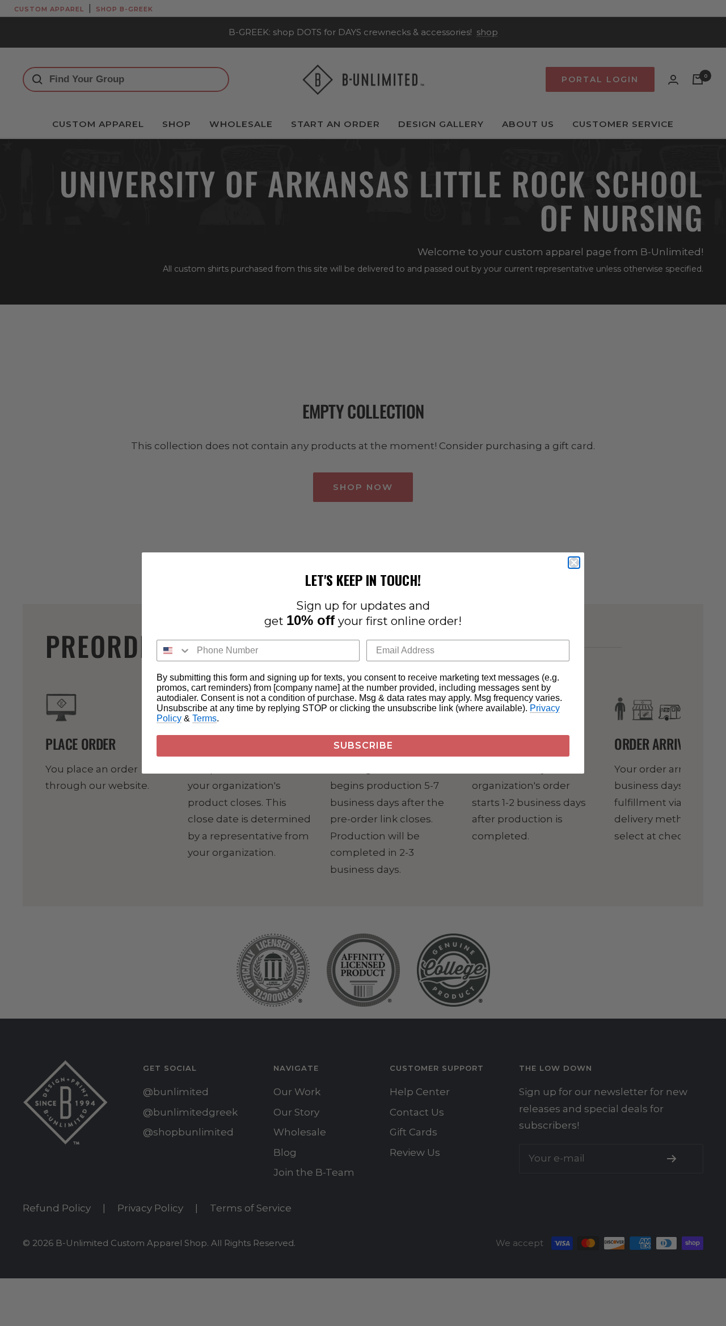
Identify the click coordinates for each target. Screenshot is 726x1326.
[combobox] (174, 650)
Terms (204, 718)
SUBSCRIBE (363, 745)
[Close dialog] (574, 562)
